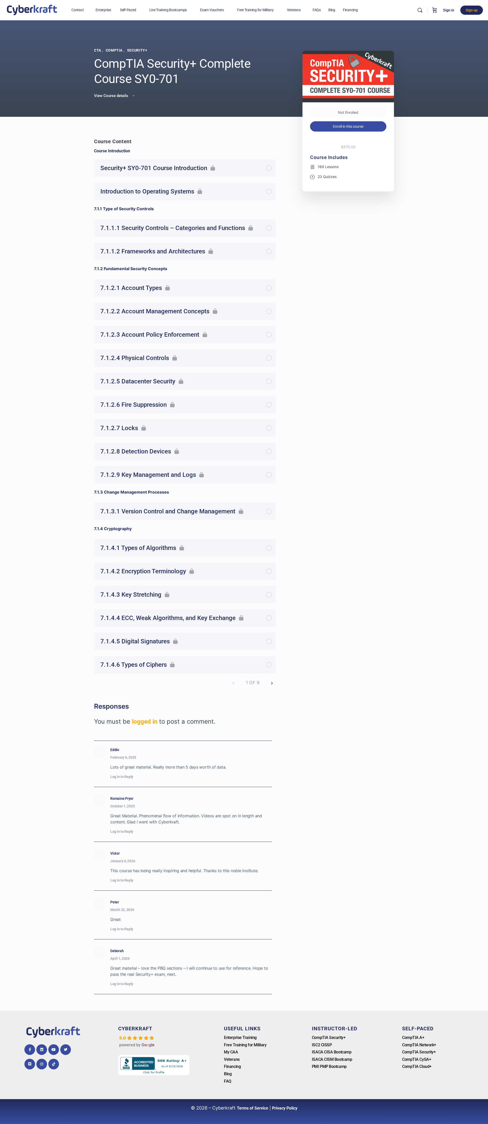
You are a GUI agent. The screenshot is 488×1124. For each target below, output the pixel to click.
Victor (115, 853)
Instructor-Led (334, 1028)
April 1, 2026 (120, 958)
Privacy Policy (284, 1108)
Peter (114, 902)
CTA (98, 50)
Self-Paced (418, 1028)
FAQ (227, 1081)
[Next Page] (272, 682)
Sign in (448, 10)
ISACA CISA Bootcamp (331, 1052)
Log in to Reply (121, 777)
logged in (144, 721)
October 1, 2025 (122, 806)
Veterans (231, 1059)
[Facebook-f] (29, 1049)
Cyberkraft (135, 1028)
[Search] (420, 10)
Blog (228, 1073)
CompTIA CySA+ (416, 1059)
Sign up (472, 10)
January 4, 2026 (122, 861)
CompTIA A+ (413, 1037)
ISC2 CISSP (322, 1044)
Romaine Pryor (121, 798)
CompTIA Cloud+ (417, 1066)
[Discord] (29, 1064)
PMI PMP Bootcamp (329, 1066)
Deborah (117, 951)
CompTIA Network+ (419, 1044)
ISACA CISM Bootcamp (332, 1059)
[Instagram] (41, 1064)
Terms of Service (252, 1108)
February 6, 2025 (123, 757)
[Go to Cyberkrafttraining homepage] (32, 9)
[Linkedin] (41, 1049)
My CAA (231, 1052)
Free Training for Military (245, 1044)
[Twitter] (65, 1049)
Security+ (137, 50)
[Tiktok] (53, 1064)
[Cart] (434, 10)
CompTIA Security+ (328, 1037)
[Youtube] (53, 1049)
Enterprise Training (240, 1037)
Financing (232, 1066)
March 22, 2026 (122, 910)
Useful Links (242, 1028)
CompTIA (115, 50)
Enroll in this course (348, 126)
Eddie (114, 750)
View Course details (111, 95)
